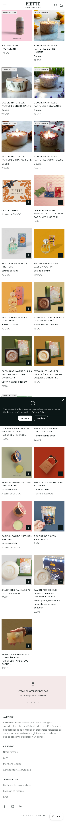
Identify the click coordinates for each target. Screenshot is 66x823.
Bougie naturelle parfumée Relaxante (47, 104)
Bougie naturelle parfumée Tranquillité (17, 158)
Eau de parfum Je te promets (14, 265)
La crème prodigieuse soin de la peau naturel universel (15, 431)
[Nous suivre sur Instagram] (12, 806)
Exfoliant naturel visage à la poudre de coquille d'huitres (48, 374)
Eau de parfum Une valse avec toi (46, 265)
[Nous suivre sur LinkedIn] (20, 806)
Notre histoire (10, 752)
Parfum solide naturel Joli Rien (49, 484)
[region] (33, 690)
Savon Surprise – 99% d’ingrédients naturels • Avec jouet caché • (16, 659)
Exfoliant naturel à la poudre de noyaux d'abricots (17, 374)
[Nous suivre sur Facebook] (4, 806)
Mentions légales (12, 764)
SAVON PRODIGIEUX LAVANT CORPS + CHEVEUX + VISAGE (45, 593)
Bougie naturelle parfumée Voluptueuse (48, 158)
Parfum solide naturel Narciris (17, 538)
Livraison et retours (13, 791)
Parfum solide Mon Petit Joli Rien (46, 430)
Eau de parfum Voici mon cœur (14, 319)
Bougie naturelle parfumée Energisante (16, 104)
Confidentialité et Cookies (17, 770)
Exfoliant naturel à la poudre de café (49, 319)
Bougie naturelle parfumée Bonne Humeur (45, 48)
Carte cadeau (10, 210)
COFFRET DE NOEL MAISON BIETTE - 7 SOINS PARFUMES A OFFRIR (49, 213)
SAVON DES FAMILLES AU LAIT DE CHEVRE (16, 591)
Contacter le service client (17, 785)
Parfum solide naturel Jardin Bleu (17, 484)
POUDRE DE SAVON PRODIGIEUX (45, 538)
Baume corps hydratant (10, 47)
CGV (5, 758)
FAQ (5, 797)
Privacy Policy (39, 412)
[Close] (63, 399)
